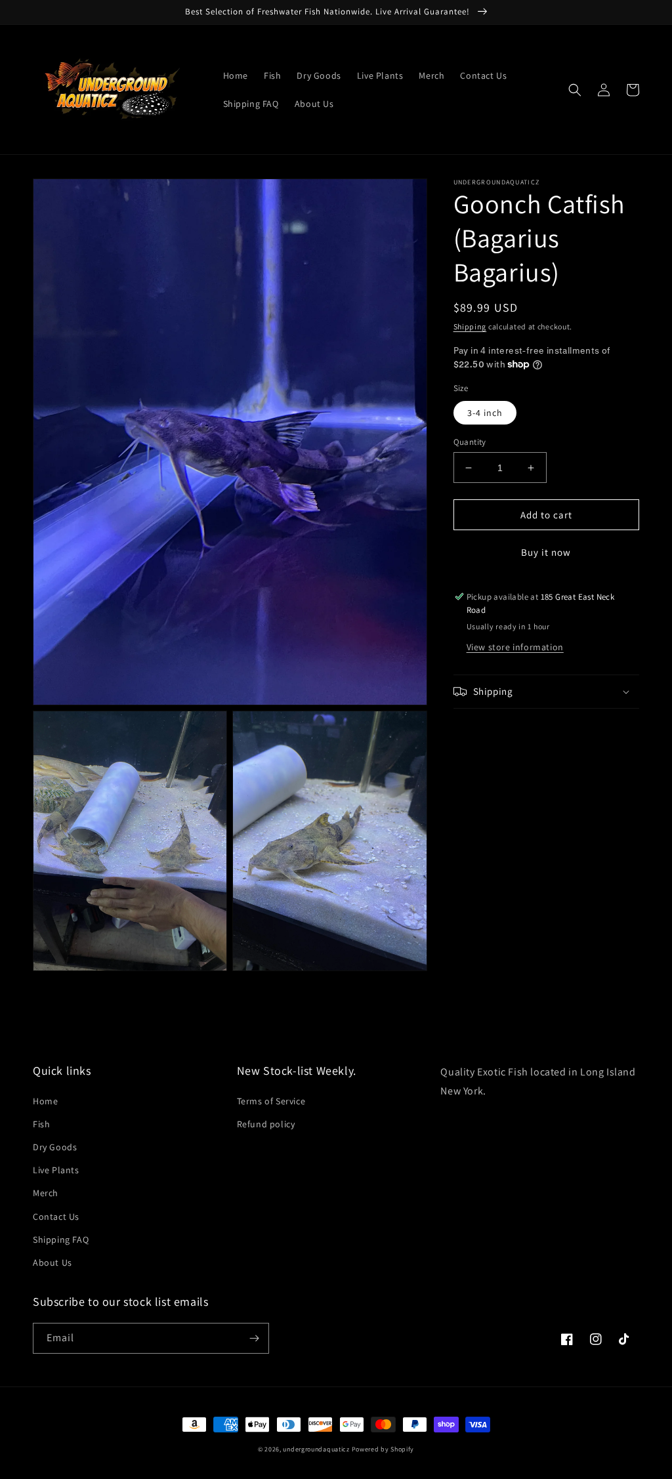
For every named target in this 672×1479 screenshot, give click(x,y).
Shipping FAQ (61, 1239)
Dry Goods (55, 1147)
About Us (52, 1262)
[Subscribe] (254, 1338)
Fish (41, 1124)
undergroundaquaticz (316, 1449)
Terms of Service (271, 1101)
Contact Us (56, 1216)
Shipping (470, 326)
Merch (45, 1193)
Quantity (469, 442)
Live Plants (56, 1170)
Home (45, 1101)
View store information (515, 647)
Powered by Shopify (383, 1449)
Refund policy (266, 1124)
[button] (574, 89)
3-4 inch (485, 413)
